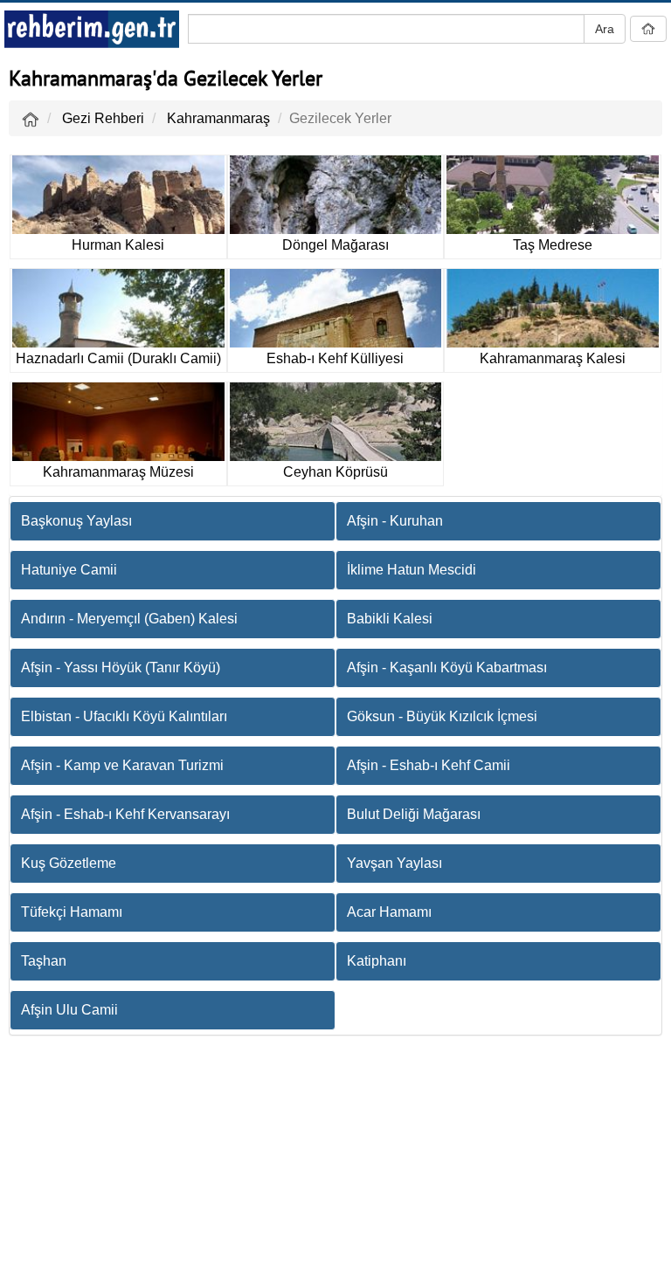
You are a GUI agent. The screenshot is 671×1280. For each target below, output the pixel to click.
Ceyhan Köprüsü (335, 472)
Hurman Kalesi (118, 244)
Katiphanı (376, 960)
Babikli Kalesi (389, 618)
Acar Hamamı (389, 912)
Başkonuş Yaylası (76, 520)
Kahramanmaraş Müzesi (118, 472)
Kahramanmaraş (218, 118)
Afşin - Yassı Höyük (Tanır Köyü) (120, 667)
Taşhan (43, 960)
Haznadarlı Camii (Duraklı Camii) (118, 358)
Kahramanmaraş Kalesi (553, 358)
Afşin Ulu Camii (69, 1009)
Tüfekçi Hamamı (71, 912)
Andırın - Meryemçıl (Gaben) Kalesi (129, 618)
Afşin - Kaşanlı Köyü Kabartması (447, 667)
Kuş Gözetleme (68, 863)
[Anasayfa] (30, 118)
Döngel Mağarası (335, 244)
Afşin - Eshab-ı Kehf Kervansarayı (125, 814)
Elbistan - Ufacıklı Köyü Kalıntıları (124, 716)
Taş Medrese (552, 244)
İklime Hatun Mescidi (411, 569)
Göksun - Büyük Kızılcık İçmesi (442, 716)
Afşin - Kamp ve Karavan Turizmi (122, 765)
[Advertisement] (335, 1162)
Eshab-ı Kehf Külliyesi (335, 358)
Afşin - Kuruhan (395, 520)
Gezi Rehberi (103, 118)
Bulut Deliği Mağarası (414, 814)
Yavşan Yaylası (394, 863)
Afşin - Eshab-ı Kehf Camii (428, 765)
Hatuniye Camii (69, 569)
